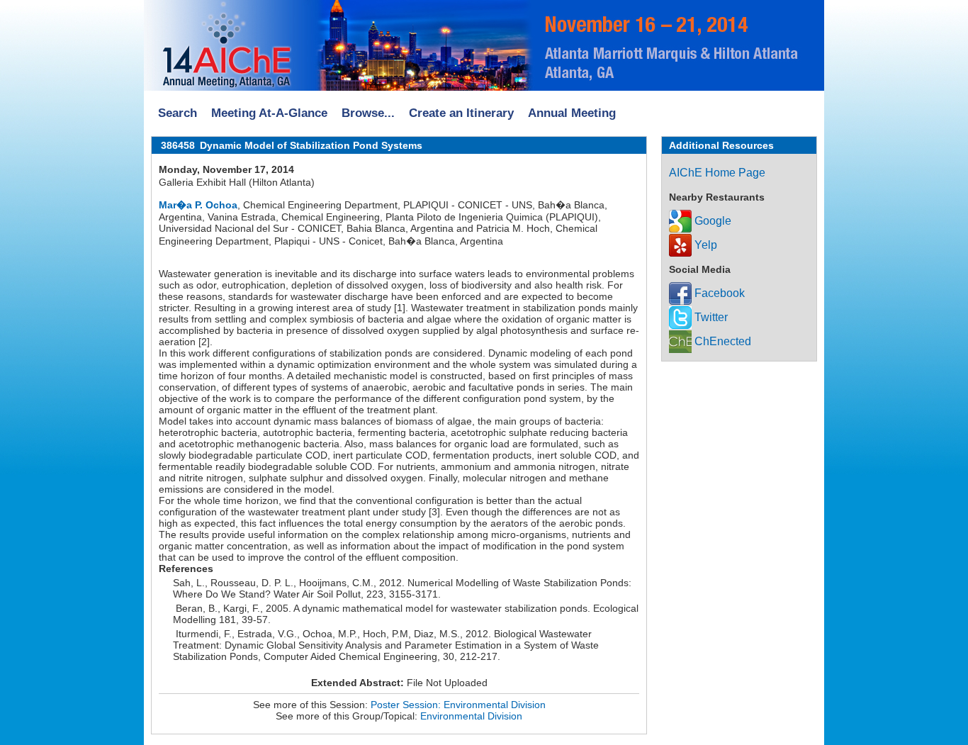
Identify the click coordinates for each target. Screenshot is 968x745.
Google (711, 221)
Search (177, 113)
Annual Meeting (572, 113)
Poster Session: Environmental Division (458, 704)
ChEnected (721, 341)
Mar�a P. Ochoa (198, 205)
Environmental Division (471, 716)
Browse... (368, 113)
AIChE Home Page (717, 173)
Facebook (718, 293)
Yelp (704, 245)
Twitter (710, 317)
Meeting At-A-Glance (269, 113)
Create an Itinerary (461, 113)
